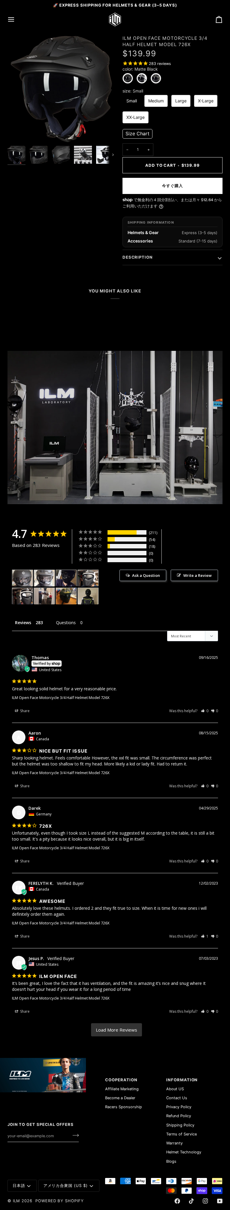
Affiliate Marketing (122, 1089)
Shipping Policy (180, 1125)
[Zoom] (61, 89)
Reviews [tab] (23, 622)
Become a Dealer (120, 1098)
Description (137, 257)
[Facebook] (177, 1201)
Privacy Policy (178, 1107)
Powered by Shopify (59, 1200)
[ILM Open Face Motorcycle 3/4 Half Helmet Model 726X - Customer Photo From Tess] (66, 578)
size (132, 91)
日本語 (19, 1185)
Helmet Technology (183, 1152)
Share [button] (24, 710)
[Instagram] (205, 1201)
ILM (16, 1200)
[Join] (74, 1135)
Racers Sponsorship (123, 1107)
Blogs (171, 1161)
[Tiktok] (191, 1201)
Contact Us (176, 1098)
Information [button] (182, 1079)
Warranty (174, 1143)
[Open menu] (16, 19)
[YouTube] (220, 1201)
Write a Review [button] (197, 575)
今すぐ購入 (172, 185)
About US (175, 1089)
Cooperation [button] (121, 1079)
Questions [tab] (66, 622)
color (140, 69)
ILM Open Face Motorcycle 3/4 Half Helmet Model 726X (61, 697)
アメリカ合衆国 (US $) (65, 1185)
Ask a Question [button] (146, 575)
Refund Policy (178, 1116)
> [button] (116, 1030)
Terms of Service (181, 1134)
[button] (137, 134)
